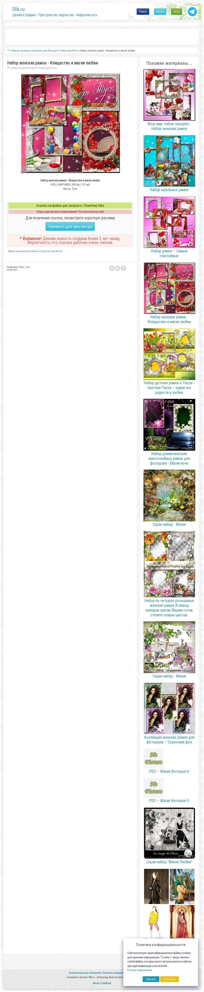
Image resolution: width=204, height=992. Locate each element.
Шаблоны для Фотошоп (24, 67)
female (59, 251)
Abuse (96, 983)
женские (35, 251)
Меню (160, 11)
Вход (176, 11)
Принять (151, 979)
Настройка (169, 979)
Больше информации (139, 970)
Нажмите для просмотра (70, 226)
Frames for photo (47, 251)
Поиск (143, 11)
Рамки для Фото (48, 67)
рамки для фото (23, 251)
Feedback (106, 983)
